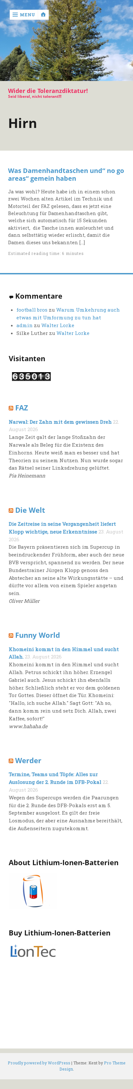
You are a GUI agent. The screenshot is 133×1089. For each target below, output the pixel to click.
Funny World (37, 635)
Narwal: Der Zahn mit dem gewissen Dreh (60, 421)
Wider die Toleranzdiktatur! (48, 90)
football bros (31, 309)
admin (24, 325)
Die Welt (30, 510)
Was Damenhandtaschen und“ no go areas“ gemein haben (66, 174)
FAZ (21, 407)
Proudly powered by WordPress (39, 1062)
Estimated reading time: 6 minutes (46, 253)
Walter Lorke (57, 325)
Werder (28, 760)
